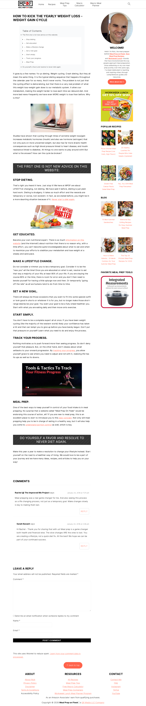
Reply (84, 511)
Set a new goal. (32, 51)
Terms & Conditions (30, 690)
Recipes (52, 4)
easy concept (65, 418)
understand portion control (39, 425)
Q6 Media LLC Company (93, 702)
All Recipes (73, 679)
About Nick (30, 679)
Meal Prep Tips (64, 4)
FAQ (116, 683)
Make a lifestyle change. (35, 47)
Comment (18, 579)
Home (41, 4)
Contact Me (116, 679)
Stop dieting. (31, 39)
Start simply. (31, 54)
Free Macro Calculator (73, 686)
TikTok (116, 690)
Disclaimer (30, 686)
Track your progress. (33, 58)
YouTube (116, 693)
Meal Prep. (30, 62)
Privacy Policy (30, 683)
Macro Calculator (79, 4)
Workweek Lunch (115, 58)
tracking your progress (64, 350)
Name (16, 621)
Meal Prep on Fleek (117, 54)
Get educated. (31, 43)
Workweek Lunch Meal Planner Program (73, 693)
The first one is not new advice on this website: (40, 35)
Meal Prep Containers (73, 690)
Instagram (116, 686)
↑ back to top (73, 665)
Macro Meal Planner (95, 4)
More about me (116, 82)
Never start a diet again (63, 199)
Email (16, 630)
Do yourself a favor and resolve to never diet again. (42, 67)
